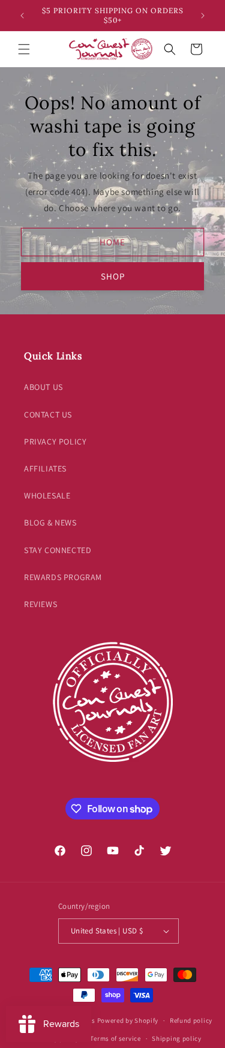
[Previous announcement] (22, 15)
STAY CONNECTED (57, 550)
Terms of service (115, 1038)
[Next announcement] (203, 15)
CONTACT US (48, 414)
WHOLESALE (47, 495)
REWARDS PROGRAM (63, 577)
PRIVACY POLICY (55, 441)
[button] (24, 49)
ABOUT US (43, 387)
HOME (112, 241)
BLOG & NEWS (50, 522)
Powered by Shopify (128, 1020)
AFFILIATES (45, 468)
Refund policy (191, 1020)
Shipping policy (177, 1038)
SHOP (113, 275)
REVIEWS (40, 604)
